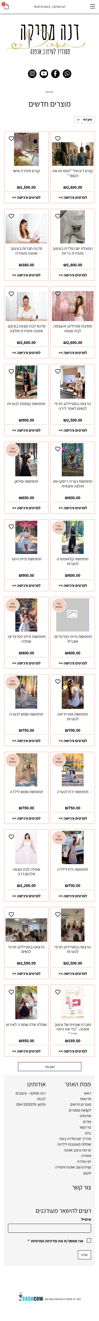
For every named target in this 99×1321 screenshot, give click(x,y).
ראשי (87, 1093)
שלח (84, 1254)
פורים (87, 1121)
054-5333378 (26, 1104)
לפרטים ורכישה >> (73, 197)
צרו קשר (85, 1127)
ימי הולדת (84, 1161)
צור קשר (81, 1187)
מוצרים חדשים (80, 1104)
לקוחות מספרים (80, 1110)
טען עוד (50, 1066)
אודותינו (85, 1115)
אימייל (86, 1219)
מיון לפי (87, 119)
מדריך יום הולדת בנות (75, 1138)
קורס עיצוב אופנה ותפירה (73, 1166)
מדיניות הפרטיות (44, 1240)
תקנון (87, 1172)
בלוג (88, 1132)
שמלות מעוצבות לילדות (74, 1144)
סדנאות (85, 1098)
